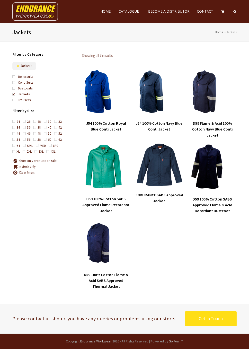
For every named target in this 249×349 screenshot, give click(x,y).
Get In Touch (211, 318)
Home (219, 32)
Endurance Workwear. (96, 341)
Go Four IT (176, 341)
